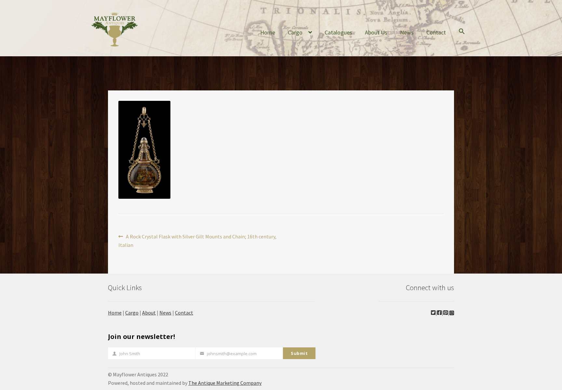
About (149, 312)
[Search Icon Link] (462, 36)
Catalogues (338, 32)
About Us (376, 32)
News (407, 32)
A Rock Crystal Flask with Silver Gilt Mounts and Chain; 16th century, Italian (197, 240)
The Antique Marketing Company (224, 383)
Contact (436, 32)
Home (267, 32)
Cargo (295, 32)
